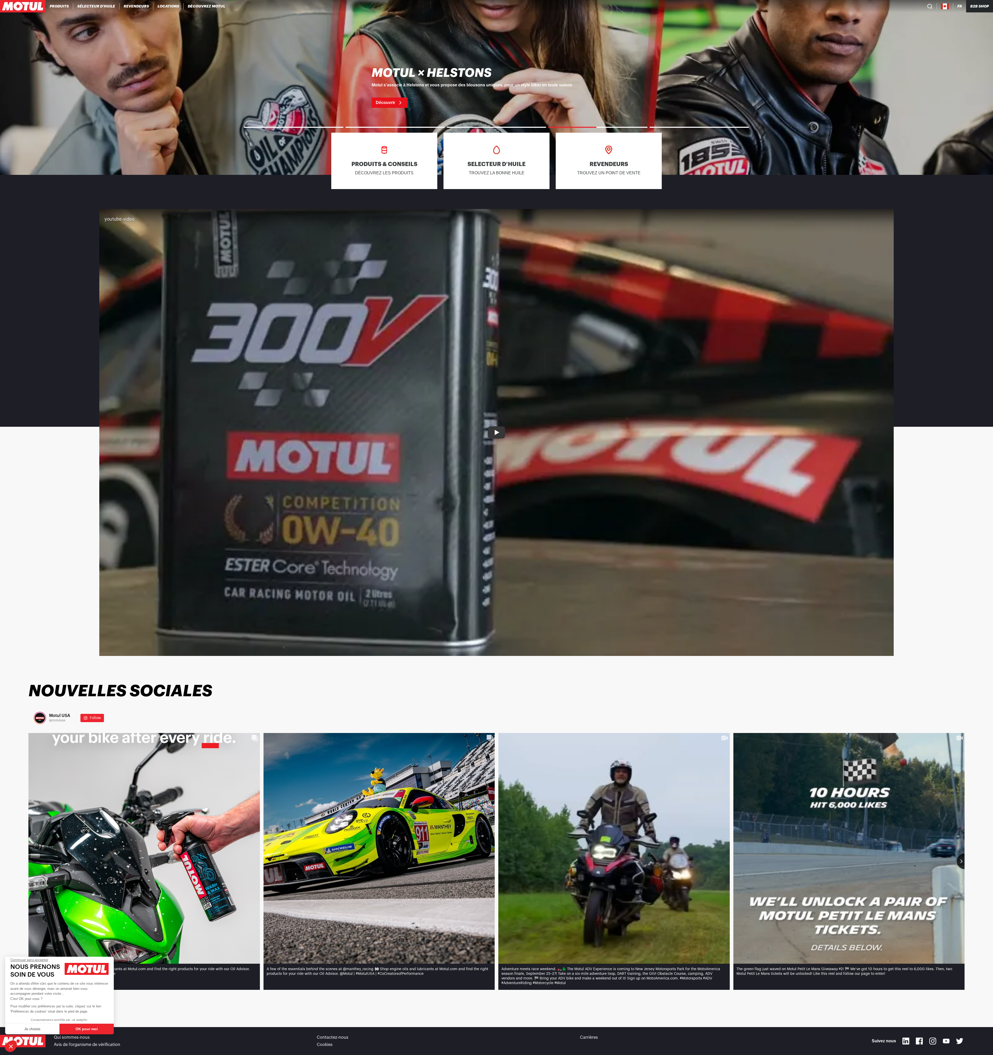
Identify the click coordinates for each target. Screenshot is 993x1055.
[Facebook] (919, 1041)
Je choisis (32, 1029)
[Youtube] (946, 1041)
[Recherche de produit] (930, 6)
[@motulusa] (40, 718)
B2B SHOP (979, 6)
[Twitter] (959, 1041)
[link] (168, 6)
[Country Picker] (945, 6)
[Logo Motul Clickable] (23, 6)
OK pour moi (87, 1029)
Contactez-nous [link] (332, 1037)
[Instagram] (932, 1041)
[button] (11, 1046)
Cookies (325, 1045)
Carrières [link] (589, 1037)
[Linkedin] (905, 1041)
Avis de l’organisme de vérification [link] (87, 1045)
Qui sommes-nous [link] (72, 1037)
